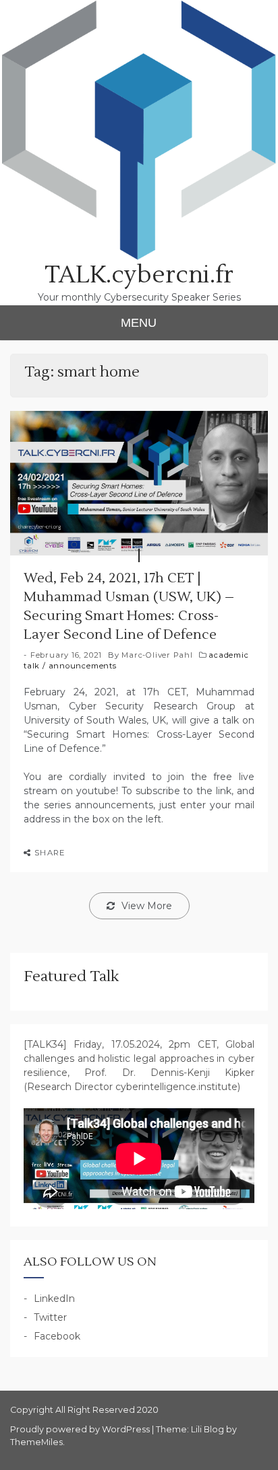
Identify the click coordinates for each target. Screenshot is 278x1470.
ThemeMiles (36, 1442)
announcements (83, 665)
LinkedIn (54, 1298)
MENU (139, 323)
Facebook (57, 1336)
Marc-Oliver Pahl (157, 655)
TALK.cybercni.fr (139, 275)
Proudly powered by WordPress (81, 1429)
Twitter (50, 1317)
